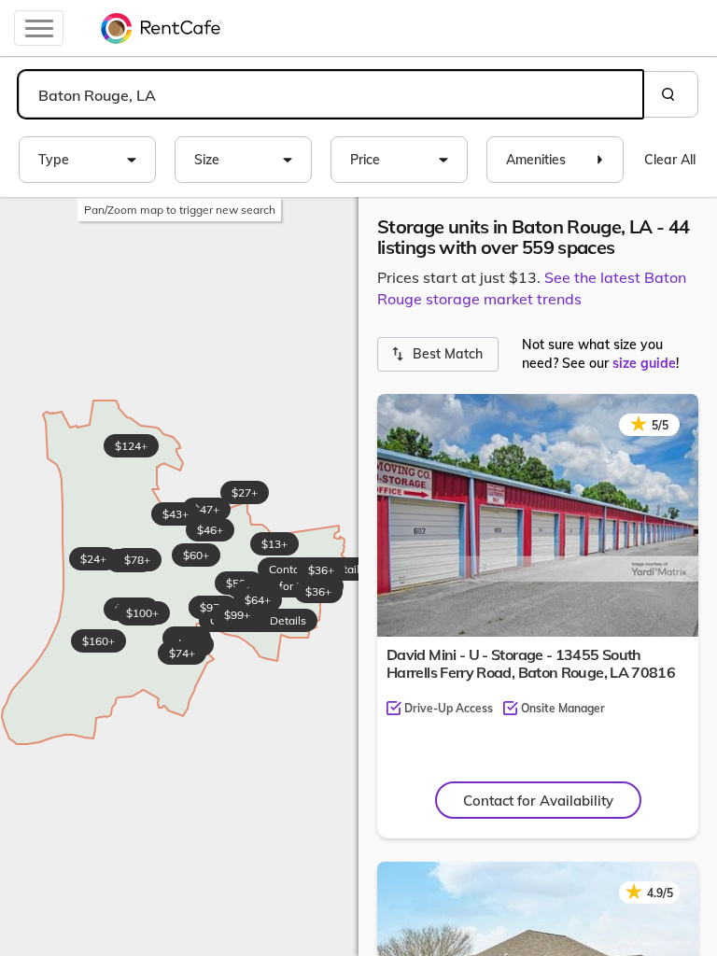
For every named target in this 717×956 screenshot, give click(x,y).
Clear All (670, 159)
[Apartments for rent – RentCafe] (161, 28)
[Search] (670, 94)
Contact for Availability (538, 800)
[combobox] (330, 94)
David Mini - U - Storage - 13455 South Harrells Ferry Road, (531, 663)
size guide (644, 363)
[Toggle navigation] (38, 28)
